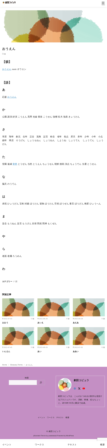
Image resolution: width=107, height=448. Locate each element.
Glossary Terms (16, 364)
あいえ (40, 322)
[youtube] (84, 388)
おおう (5, 322)
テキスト (60, 417)
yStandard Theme (39, 436)
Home (5, 364)
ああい (76, 351)
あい (39, 351)
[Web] (75, 388)
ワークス (50, 417)
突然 (15, 164)
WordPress (70, 436)
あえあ (76, 322)
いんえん (6, 351)
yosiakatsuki (52, 436)
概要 (67, 417)
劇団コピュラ (55, 431)
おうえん (6, 69)
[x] (79, 388)
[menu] (103, 3)
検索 (27, 377)
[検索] (41, 382)
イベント (41, 417)
